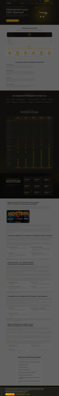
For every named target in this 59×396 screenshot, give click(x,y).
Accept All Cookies (10, 394)
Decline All (28, 394)
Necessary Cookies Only (20, 394)
